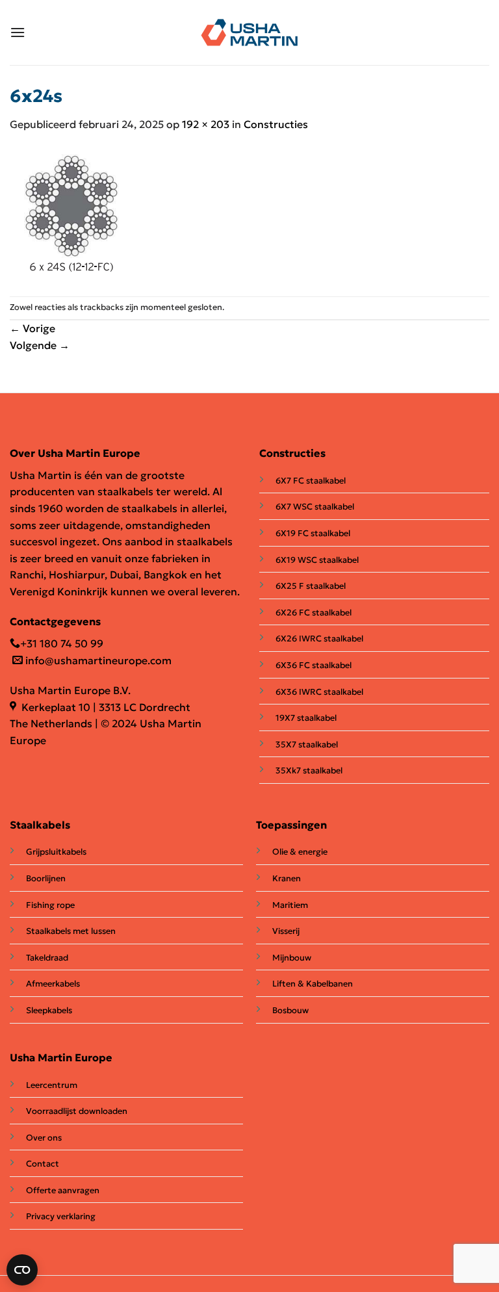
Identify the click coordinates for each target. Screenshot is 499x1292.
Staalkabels (40, 824)
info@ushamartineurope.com (97, 660)
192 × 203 (205, 124)
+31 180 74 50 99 (61, 643)
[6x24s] (72, 213)
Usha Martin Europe (61, 1057)
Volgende (40, 345)
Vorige (32, 328)
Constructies (276, 124)
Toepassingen (291, 824)
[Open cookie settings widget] (22, 1270)
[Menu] (17, 32)
